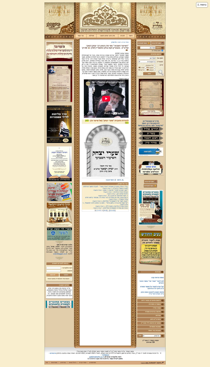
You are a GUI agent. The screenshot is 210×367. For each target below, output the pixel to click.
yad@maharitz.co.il (96, 357)
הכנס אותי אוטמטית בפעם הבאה (58, 279)
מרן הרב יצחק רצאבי (107, 36)
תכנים (122, 36)
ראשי (131, 36)
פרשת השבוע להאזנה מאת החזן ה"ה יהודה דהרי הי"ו (152, 288)
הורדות (158, 315)
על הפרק (114, 42)
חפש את (160, 58)
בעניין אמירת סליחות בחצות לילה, (111, 206)
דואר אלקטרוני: (67, 268)
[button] (202, 4)
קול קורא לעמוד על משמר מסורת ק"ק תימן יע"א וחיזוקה (152, 283)
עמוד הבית (125, 42)
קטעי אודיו (157, 308)
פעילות (91, 36)
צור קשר (81, 36)
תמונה (151, 68)
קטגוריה (160, 62)
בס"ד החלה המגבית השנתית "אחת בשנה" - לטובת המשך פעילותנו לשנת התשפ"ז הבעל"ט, (105, 187)
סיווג (161, 65)
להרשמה (52, 275)
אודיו (142, 68)
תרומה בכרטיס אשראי (153, 312)
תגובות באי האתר (154, 330)
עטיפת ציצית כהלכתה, (116, 192)
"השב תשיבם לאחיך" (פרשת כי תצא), (110, 190)
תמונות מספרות (155, 327)
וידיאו (142, 70)
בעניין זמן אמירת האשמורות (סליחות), (110, 208)
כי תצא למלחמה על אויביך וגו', (113, 196)
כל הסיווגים (149, 65)
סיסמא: (69, 271)
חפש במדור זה (156, 51)
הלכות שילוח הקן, (117, 194)
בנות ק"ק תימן (155, 319)
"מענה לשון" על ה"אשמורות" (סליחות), (110, 201)
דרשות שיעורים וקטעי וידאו (151, 300)
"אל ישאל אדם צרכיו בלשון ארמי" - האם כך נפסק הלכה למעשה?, (105, 203)
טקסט (151, 70)
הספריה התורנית (155, 304)
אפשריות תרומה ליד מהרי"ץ (151, 323)
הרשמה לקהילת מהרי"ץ (155, 293)
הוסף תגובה (110, 180)
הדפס (119, 180)
